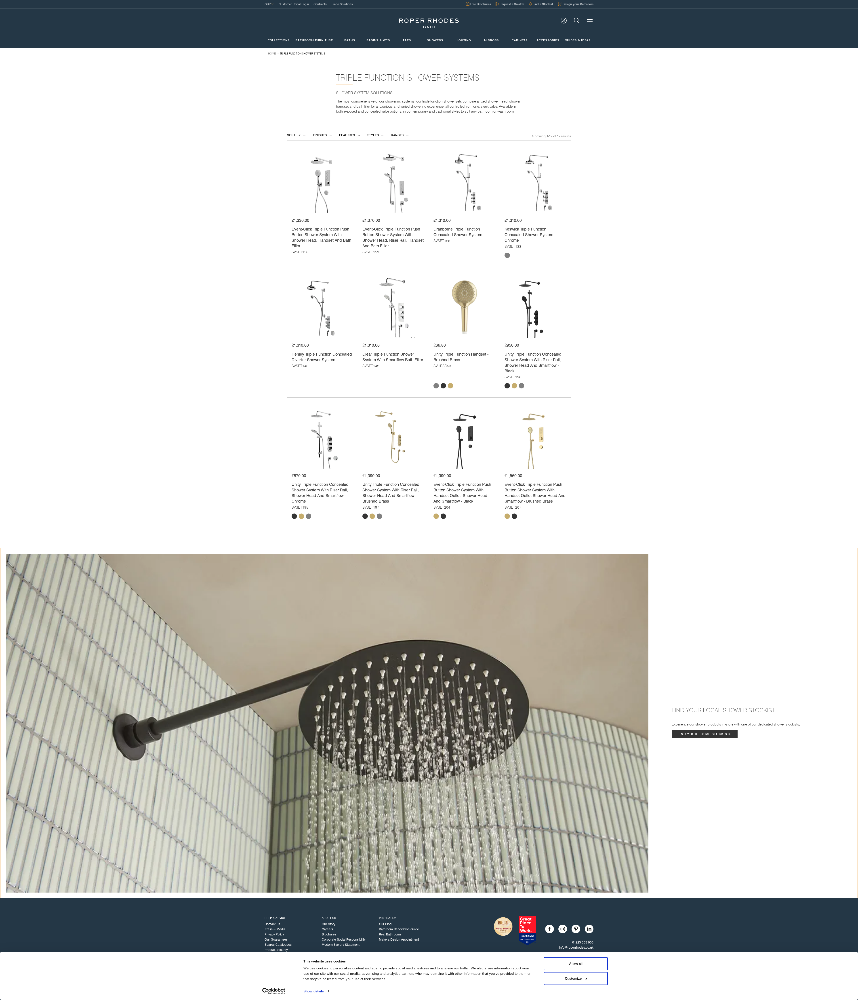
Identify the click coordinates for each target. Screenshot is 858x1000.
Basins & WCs (378, 40)
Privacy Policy (274, 934)
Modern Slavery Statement (341, 944)
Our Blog (385, 924)
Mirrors (491, 40)
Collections (279, 40)
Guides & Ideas (578, 40)
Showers (435, 40)
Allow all (576, 964)
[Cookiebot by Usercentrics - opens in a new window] (273, 991)
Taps (407, 40)
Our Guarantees (276, 939)
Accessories (548, 40)
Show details (313, 991)
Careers (327, 929)
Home (272, 53)
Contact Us (272, 924)
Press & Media (275, 929)
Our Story (328, 924)
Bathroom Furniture (314, 40)
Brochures (329, 934)
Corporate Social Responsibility (344, 939)
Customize (573, 978)
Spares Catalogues (278, 944)
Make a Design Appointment (399, 939)
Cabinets (520, 40)
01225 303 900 (582, 942)
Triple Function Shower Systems (302, 53)
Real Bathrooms (390, 934)
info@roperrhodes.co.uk (576, 947)
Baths (349, 40)
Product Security (276, 950)
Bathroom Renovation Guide (399, 929)
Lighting (463, 40)
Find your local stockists (704, 734)
